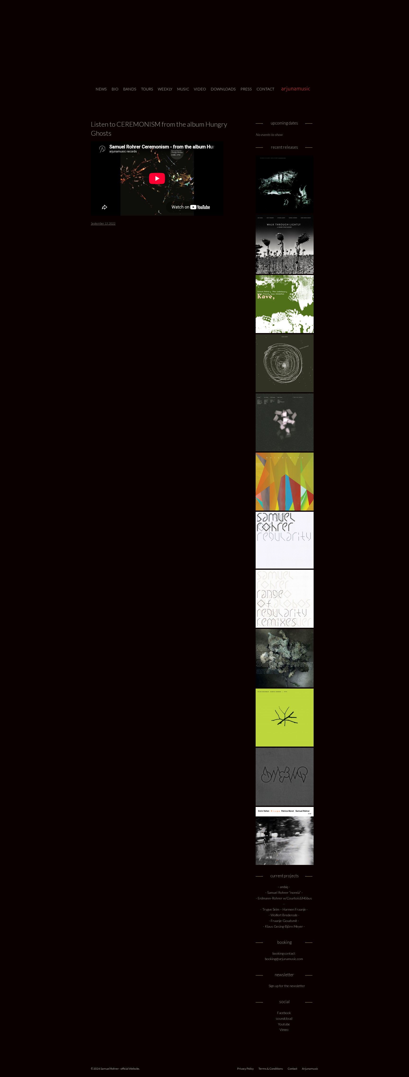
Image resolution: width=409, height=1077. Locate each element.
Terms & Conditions (270, 1068)
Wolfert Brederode (284, 915)
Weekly (165, 89)
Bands (129, 89)
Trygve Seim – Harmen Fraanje (284, 909)
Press (246, 89)
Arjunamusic (294, 89)
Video (200, 89)
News (101, 89)
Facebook (284, 1013)
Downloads (223, 89)
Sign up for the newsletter (287, 986)
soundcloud (284, 1018)
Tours (147, 89)
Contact (265, 89)
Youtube (284, 1024)
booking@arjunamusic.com (284, 959)
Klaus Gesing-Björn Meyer (284, 926)
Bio (114, 89)
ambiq (284, 887)
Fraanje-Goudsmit (284, 921)
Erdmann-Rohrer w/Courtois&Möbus (285, 898)
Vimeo (284, 1030)
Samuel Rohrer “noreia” (284, 892)
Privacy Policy (245, 1068)
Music (183, 89)
